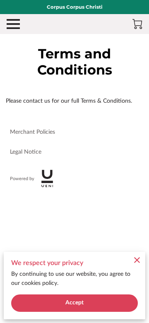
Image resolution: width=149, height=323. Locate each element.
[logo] (47, 178)
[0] (137, 24)
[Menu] (13, 24)
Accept (74, 303)
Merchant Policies (32, 132)
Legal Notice (25, 152)
